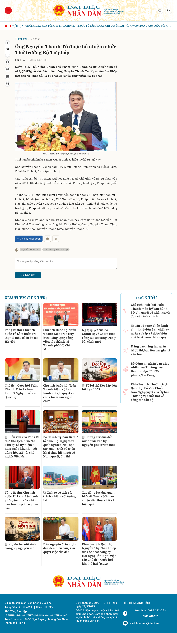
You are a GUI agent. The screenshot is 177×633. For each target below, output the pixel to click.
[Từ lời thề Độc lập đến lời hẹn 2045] (99, 370)
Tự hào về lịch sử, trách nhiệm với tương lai (59, 496)
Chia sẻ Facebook (30, 238)
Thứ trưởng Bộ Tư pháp (56, 249)
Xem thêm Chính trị (26, 298)
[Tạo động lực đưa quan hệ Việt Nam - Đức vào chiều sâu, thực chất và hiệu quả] (99, 477)
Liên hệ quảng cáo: (136, 603)
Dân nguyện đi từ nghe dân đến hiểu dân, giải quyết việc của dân (59, 548)
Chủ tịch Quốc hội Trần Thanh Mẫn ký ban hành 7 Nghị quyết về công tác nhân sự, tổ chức (59, 393)
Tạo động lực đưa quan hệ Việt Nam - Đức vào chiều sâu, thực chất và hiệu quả (98, 498)
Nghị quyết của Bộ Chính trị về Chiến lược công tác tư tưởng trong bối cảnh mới (99, 335)
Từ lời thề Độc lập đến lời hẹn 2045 (99, 387)
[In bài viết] (7, 76)
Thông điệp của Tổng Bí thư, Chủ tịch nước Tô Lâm (60, 25)
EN (168, 10)
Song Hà (20, 60)
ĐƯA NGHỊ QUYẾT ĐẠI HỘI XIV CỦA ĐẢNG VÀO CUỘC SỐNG (132, 25)
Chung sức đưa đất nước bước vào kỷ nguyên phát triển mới (98, 441)
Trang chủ (21, 38)
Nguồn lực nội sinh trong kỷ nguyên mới (20, 546)
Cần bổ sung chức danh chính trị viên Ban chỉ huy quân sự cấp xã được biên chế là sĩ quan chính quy (150, 331)
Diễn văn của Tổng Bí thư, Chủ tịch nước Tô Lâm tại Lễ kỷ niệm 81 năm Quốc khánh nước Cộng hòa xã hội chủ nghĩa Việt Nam (22, 446)
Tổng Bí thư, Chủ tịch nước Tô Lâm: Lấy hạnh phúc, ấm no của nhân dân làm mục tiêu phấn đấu (21, 500)
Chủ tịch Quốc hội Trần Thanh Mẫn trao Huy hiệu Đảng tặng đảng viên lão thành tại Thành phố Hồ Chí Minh (59, 339)
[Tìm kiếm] (159, 10)
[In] (47, 239)
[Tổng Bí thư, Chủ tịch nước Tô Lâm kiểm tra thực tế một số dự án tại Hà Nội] (22, 314)
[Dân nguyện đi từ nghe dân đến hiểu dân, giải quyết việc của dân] (60, 529)
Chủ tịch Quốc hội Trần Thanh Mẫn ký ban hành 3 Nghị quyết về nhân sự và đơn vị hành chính (150, 310)
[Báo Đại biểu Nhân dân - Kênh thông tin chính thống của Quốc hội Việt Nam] (88, 10)
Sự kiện (18, 25)
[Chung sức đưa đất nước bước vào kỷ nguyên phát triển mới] (99, 422)
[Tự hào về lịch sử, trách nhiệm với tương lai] (60, 477)
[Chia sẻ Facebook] (7, 62)
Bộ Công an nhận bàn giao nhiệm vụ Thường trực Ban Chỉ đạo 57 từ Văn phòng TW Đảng (150, 369)
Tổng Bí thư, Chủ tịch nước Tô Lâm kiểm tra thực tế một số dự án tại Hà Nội (21, 335)
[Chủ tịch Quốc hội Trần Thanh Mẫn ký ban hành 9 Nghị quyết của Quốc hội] (22, 370)
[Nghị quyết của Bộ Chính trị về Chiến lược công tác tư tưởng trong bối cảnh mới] (99, 314)
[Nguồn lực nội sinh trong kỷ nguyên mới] (22, 529)
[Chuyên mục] (8, 10)
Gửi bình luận (28, 274)
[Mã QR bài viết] (7, 84)
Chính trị (35, 38)
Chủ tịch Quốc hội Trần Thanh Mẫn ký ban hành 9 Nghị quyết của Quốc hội (21, 391)
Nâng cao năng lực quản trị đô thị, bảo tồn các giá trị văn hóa (150, 350)
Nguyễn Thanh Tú (30, 249)
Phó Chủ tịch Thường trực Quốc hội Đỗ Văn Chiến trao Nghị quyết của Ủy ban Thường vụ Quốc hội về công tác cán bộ (150, 392)
